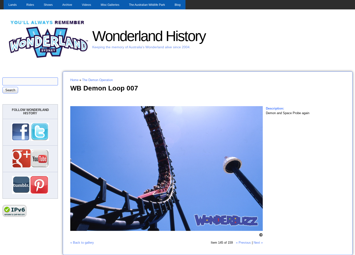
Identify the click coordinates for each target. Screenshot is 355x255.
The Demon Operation (97, 80)
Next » (258, 242)
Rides (30, 5)
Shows (48, 5)
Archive (67, 5)
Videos (86, 5)
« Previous (243, 242)
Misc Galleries (110, 5)
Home (74, 80)
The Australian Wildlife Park (147, 5)
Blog (178, 5)
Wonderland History (149, 36)
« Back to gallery (82, 242)
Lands (12, 5)
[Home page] (48, 57)
